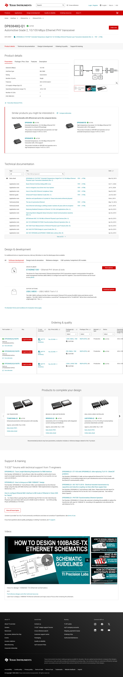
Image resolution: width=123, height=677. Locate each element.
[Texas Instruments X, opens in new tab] (109, 625)
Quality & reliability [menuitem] (49, 13)
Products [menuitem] (7, 13)
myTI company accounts (71, 627)
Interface (13, 18)
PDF (96, 37)
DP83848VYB (81, 123)
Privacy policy (29, 669)
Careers (7, 627)
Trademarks (58, 669)
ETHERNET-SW (32, 270)
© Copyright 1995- (12, 673)
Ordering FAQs (68, 634)
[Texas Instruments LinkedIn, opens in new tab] (95, 631)
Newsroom (8, 631)
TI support (52, 520)
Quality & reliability (39, 641)
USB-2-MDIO (31, 291)
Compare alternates (65, 113)
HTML (101, 37)
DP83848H (28, 123)
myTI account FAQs (40, 644)
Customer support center (41, 634)
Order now (114, 27)
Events (7, 638)
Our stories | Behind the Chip (13, 634)
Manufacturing (9, 644)
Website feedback (70, 669)
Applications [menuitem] (18, 13)
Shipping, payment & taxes (72, 631)
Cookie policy (18, 669)
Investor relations (10, 641)
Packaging (37, 638)
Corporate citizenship (11, 648)
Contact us (37, 624)
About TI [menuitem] (78, 13)
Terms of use (49, 669)
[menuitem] (117, 13)
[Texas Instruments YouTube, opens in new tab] (109, 631)
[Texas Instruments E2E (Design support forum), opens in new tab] (102, 631)
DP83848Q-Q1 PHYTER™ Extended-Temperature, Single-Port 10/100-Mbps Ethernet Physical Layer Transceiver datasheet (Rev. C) (54, 37)
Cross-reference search (41, 631)
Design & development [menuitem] (33, 13)
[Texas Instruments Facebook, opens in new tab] (102, 625)
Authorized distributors (71, 638)
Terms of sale (39, 669)
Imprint (80, 669)
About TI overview (10, 624)
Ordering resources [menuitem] (65, 13)
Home (6, 18)
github (32, 277)
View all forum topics (12, 510)
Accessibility (8, 669)
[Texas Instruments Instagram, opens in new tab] (95, 625)
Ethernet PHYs (37, 18)
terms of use (71, 515)
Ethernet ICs (24, 18)
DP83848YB (29, 138)
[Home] (18, 5)
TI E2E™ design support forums (43, 627)
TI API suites (68, 624)
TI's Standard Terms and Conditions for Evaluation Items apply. (23, 308)
